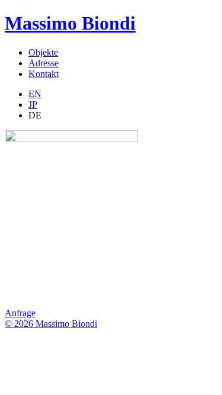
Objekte (43, 52)
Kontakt (43, 74)
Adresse (43, 63)
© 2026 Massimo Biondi (51, 324)
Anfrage (20, 313)
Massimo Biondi (70, 23)
